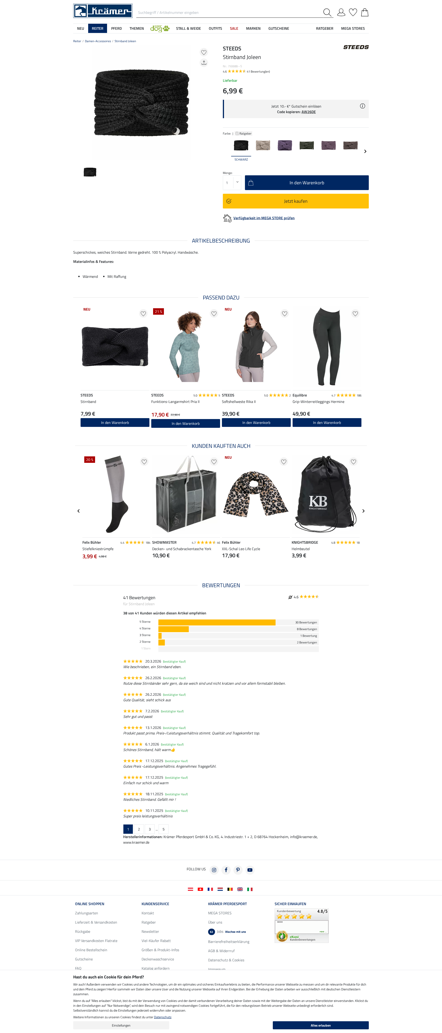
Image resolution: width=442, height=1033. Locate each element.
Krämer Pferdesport (227, 904)
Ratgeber (245, 133)
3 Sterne (145, 635)
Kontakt (148, 913)
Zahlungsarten (86, 913)
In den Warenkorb (186, 423)
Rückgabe (82, 931)
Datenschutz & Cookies (226, 960)
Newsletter (150, 931)
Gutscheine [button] (278, 28)
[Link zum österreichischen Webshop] (191, 889)
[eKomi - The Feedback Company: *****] (302, 925)
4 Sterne (145, 628)
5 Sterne (145, 621)
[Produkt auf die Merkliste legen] (204, 52)
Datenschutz (162, 1017)
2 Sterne (145, 642)
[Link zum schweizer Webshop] (201, 889)
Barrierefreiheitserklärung (228, 941)
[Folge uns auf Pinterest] (238, 870)
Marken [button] (253, 28)
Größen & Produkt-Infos (160, 950)
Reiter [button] (97, 28)
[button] (160, 28)
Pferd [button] (116, 28)
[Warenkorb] (365, 11)
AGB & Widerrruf (221, 951)
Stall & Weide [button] (188, 28)
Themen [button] (137, 28)
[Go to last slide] (78, 510)
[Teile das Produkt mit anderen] (204, 63)
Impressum (216, 969)
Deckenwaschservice (158, 959)
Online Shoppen (89, 904)
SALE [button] (234, 28)
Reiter (77, 41)
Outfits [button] (215, 28)
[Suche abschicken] (328, 12)
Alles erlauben (321, 1025)
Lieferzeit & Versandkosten (96, 922)
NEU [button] (80, 28)
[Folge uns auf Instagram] (214, 870)
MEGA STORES (353, 28)
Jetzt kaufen (296, 201)
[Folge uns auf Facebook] (226, 870)
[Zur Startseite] (103, 10)
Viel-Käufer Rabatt (156, 940)
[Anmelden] (341, 11)
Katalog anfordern (156, 968)
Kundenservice (155, 904)
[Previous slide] (77, 102)
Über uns (215, 922)
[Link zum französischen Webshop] (211, 889)
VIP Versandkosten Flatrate (96, 940)
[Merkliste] (353, 11)
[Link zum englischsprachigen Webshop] (240, 889)
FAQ (78, 968)
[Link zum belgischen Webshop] (231, 889)
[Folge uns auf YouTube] (250, 870)
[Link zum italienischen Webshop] (250, 889)
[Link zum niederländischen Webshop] (221, 889)
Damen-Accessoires (98, 41)
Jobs (228, 931)
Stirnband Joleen (125, 41)
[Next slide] (206, 102)
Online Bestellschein (91, 950)
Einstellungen (121, 1025)
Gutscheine (84, 959)
